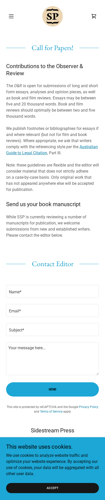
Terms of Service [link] (51, 411)
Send (52, 389)
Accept (52, 488)
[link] (52, 16)
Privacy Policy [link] (88, 407)
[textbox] (52, 291)
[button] (13, 16)
